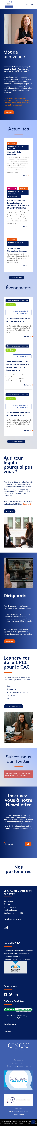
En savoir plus (9, 641)
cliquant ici (26, 504)
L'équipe (7, 904)
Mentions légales (10, 910)
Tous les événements (16, 441)
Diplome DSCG (14, 197)
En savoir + (9, 511)
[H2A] (18, 1105)
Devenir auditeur (18, 1063)
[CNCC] (18, 1052)
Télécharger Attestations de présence (18, 950)
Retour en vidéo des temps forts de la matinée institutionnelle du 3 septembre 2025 (18, 204)
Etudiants (12, 188)
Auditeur (11, 143)
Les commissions (10, 907)
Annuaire (18, 1108)
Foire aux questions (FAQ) (13, 956)
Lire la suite (9, 112)
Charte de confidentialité (13, 913)
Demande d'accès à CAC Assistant (17, 959)
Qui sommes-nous (10, 901)
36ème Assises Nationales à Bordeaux (17, 249)
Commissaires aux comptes (15, 147)
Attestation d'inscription (18, 1111)
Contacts (7, 1031)
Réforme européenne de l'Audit (18, 1066)
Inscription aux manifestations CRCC (18, 953)
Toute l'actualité (17, 277)
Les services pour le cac (13, 706)
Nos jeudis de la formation (14, 153)
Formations (18, 1060)
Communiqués (18, 1114)
